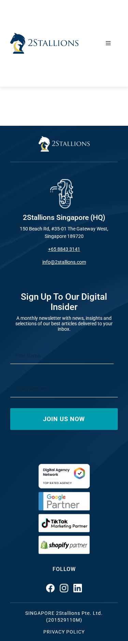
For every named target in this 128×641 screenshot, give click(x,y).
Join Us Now (64, 418)
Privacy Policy (64, 632)
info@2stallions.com (64, 262)
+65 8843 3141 (64, 249)
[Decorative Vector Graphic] (44, 35)
